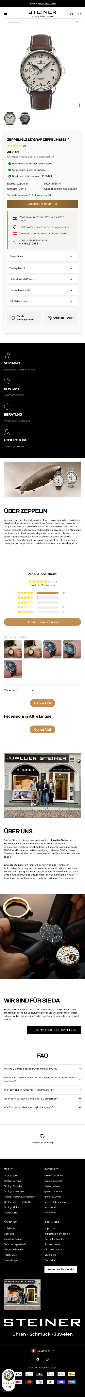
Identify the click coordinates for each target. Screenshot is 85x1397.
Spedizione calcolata (31, 156)
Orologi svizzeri (52, 1186)
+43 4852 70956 (28, 243)
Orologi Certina (12, 1180)
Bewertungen (11, 1260)
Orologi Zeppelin (13, 1186)
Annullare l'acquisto (61, 1269)
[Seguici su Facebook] (37, 1359)
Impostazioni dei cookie (57, 1233)
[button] (25, 593)
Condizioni (50, 1260)
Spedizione (50, 1254)
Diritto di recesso (53, 1249)
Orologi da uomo (53, 1180)
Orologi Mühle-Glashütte (17, 1201)
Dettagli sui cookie (54, 1239)
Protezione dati (52, 1244)
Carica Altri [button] (42, 703)
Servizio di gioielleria (15, 1244)
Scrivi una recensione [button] (43, 622)
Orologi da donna (53, 1175)
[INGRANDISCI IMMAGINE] (79, 105)
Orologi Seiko (11, 1175)
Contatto (9, 1233)
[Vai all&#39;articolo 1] (10, 118)
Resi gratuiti (10, 1254)
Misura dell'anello (13, 1249)
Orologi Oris (10, 1212)
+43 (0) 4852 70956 (47, 3)
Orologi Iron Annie (14, 1191)
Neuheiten (50, 1212)
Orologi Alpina (11, 1207)
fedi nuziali (50, 1207)
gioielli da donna (53, 1191)
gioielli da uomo (52, 1196)
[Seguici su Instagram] (47, 1359)
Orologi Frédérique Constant (19, 1196)
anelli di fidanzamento (56, 1201)
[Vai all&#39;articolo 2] (24, 118)
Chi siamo (9, 1228)
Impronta (49, 1228)
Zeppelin (22, 183)
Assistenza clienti (13, 1239)
